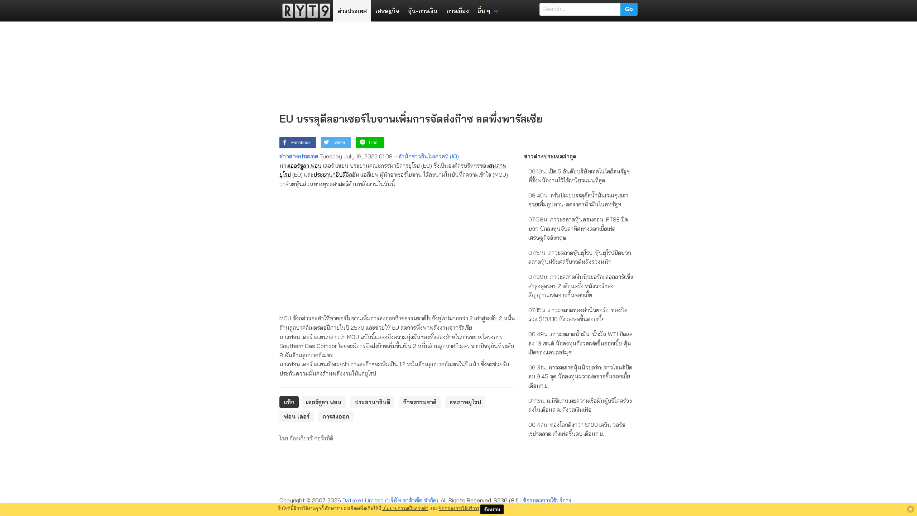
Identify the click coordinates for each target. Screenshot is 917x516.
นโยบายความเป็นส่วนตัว (405, 508)
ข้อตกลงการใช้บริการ (547, 500)
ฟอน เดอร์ (296, 416)
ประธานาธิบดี (329, 174)
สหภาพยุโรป (465, 402)
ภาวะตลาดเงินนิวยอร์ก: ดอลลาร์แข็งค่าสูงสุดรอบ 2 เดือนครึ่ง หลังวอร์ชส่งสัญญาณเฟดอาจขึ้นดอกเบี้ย (580, 285)
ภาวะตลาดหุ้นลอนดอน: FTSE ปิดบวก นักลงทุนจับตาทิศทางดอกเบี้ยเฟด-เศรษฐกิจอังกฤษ (578, 228)
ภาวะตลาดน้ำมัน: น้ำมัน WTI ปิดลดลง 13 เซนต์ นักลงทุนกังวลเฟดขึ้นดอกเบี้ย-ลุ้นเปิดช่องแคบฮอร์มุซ (580, 343)
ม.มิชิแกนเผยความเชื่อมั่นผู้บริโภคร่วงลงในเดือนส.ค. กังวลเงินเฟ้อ (580, 405)
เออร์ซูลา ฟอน (305, 165)
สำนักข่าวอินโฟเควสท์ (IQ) (428, 156)
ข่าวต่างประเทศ (298, 156)
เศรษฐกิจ (387, 10)
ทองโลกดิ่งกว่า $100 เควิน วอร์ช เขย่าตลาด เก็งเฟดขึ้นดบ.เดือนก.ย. (576, 429)
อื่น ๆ (483, 10)
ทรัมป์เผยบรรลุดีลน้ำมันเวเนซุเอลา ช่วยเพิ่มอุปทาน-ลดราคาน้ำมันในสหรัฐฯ (578, 200)
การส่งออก (335, 416)
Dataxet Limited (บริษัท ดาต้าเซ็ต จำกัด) (390, 500)
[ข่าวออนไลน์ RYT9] (304, 11)
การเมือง (457, 10)
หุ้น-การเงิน (423, 10)
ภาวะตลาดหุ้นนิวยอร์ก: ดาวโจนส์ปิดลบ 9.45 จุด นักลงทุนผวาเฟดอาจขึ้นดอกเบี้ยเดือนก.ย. (580, 376)
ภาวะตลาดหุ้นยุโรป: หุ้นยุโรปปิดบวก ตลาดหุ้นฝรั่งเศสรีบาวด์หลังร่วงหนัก (579, 257)
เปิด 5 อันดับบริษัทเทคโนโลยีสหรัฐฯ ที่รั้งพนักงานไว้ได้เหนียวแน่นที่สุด (579, 176)
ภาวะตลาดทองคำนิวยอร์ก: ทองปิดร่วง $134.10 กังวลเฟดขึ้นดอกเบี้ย (578, 314)
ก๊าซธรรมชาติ (420, 402)
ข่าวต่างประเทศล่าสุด (550, 156)
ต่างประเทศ (352, 10)
